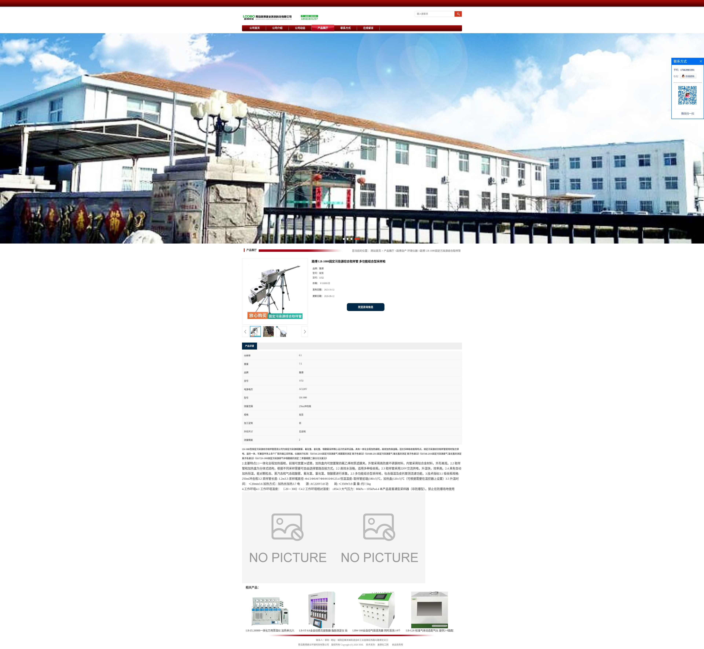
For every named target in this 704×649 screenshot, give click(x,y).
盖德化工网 (382, 644)
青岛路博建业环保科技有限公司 (313, 644)
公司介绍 (277, 28)
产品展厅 (323, 28)
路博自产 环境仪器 (407, 250)
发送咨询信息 (365, 307)
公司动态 (300, 28)
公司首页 (255, 28)
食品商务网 (397, 644)
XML (361, 644)
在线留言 (368, 28)
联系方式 (345, 28)
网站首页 (376, 250)
